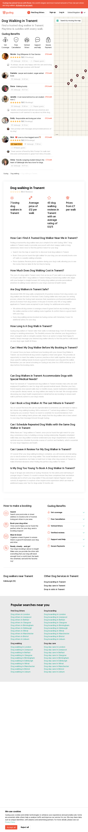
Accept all (11, 827)
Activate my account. (24, 5)
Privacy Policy (10, 822)
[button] (66, 512)
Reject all (25, 827)
